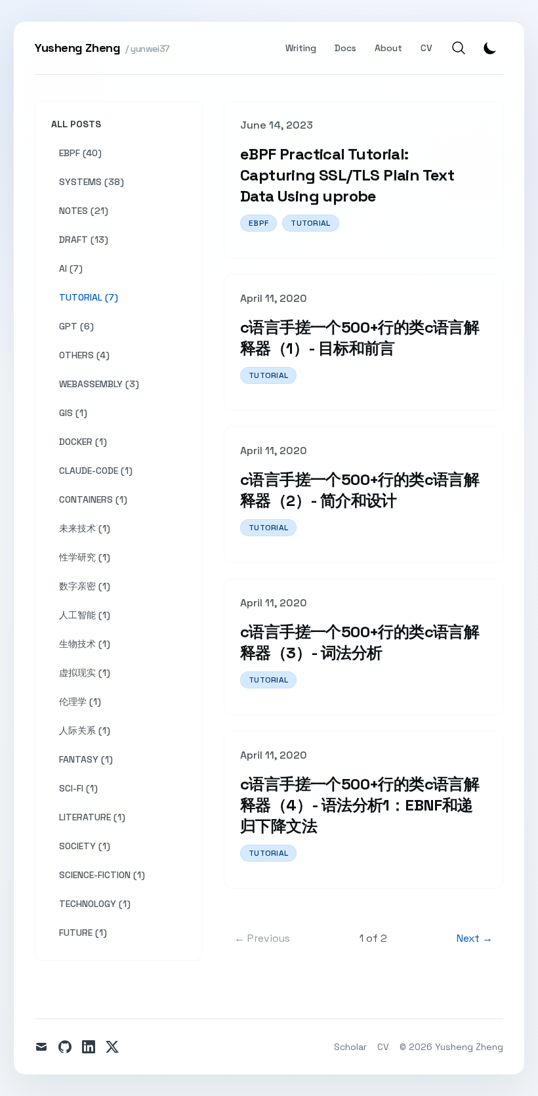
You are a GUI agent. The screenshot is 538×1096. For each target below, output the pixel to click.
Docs (345, 48)
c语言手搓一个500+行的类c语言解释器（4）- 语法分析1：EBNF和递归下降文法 (359, 805)
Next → (475, 938)
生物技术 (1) (84, 644)
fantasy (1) (86, 759)
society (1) (84, 846)
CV (426, 48)
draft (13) (83, 239)
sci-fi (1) (78, 788)
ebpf (258, 223)
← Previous (262, 938)
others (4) (84, 355)
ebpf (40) (80, 153)
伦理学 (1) (80, 701)
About (388, 48)
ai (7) (71, 268)
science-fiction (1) (102, 875)
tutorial (310, 223)
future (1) (83, 932)
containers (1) (93, 499)
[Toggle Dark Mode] (490, 48)
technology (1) (95, 904)
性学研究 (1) (84, 557)
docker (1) (83, 442)
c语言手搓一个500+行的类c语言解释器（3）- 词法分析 (359, 642)
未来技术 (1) (84, 528)
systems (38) (91, 182)
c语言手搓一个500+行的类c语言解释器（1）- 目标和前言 (359, 337)
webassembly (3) (99, 384)
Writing (300, 48)
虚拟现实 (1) (84, 673)
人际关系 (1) (84, 730)
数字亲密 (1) (84, 586)
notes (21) (83, 211)
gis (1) (73, 413)
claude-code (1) (96, 470)
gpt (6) (76, 326)
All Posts (76, 124)
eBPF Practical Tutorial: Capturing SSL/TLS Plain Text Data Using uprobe (347, 175)
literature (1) (92, 817)
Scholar (350, 1047)
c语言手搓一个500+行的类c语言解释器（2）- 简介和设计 (359, 490)
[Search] (458, 48)
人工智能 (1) (84, 615)
